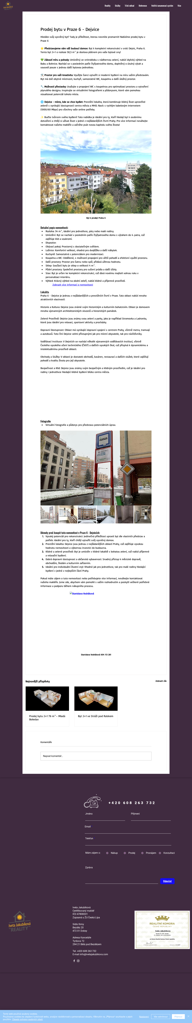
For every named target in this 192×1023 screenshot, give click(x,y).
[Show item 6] (143, 514)
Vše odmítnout (161, 1016)
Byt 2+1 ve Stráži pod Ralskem (95, 716)
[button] (107, 5)
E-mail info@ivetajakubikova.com (90, 954)
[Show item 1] (49, 514)
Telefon (89, 838)
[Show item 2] (68, 514)
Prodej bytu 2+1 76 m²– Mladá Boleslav (47, 717)
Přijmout (178, 1016)
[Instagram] (78, 960)
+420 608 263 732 (86, 951)
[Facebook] (74, 960)
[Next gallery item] (148, 468)
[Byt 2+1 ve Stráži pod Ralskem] (96, 698)
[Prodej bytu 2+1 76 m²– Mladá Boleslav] (47, 698)
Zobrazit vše (161, 681)
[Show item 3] (87, 514)
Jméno (89, 814)
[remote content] (96, 396)
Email (88, 826)
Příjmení (135, 814)
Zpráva (89, 867)
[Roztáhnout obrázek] (96, 468)
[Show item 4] (106, 514)
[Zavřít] (188, 1016)
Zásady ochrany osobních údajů (27, 1019)
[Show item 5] (125, 514)
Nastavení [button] (144, 1016)
